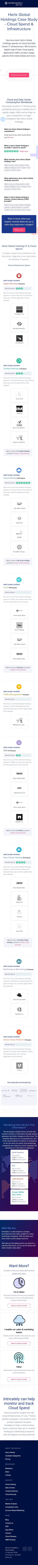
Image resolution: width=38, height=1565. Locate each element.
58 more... (10, 138)
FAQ (6, 1526)
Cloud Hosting (10, 478)
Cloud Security (10, 1494)
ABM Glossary (10, 1540)
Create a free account (19, 1306)
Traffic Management (12, 694)
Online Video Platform (13, 1040)
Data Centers (10, 1488)
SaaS (6, 588)
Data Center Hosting (13, 858)
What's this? (24, 151)
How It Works (10, 1452)
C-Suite (8, 1475)
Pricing (7, 1459)
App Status (9, 1530)
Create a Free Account (21, 453)
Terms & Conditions (11, 1548)
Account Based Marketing (14, 1510)
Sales (7, 1472)
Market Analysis (11, 1504)
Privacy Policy (9, 1550)
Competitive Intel (11, 1507)
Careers (8, 1533)
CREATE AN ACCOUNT (19, 75)
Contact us (9, 1523)
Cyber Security (10, 284)
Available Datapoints (12, 1456)
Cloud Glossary (10, 1536)
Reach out (19, 230)
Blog (7, 1520)
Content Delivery (11, 369)
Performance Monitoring (14, 969)
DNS (5, 751)
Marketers (9, 1468)
